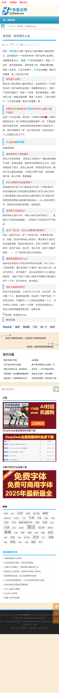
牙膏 (22, 532)
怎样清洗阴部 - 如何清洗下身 (44, 378)
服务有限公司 (25, 522)
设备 (20, 542)
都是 (33, 541)
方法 (6, 522)
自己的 (27, 537)
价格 (6, 513)
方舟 (14, 522)
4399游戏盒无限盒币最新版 (16, 584)
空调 (12, 537)
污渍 (6, 527)
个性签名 (13, 2)
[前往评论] (56, 613)
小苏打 (16, 518)
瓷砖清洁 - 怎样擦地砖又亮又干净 (17, 378)
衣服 (50, 537)
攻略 (52, 518)
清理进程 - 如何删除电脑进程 (16, 373)
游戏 (7, 531)
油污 (14, 527)
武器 (37, 522)
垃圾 (28, 513)
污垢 (52, 522)
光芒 (12, 513)
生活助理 (11, 26)
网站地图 (19, 618)
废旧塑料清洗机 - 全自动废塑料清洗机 (20, 575)
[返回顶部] (56, 620)
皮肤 (5, 537)
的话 (50, 532)
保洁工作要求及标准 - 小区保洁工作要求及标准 (25, 338)
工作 (35, 69)
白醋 (43, 532)
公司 (20, 513)
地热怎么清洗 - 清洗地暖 (42, 373)
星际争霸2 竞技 (10, 360)
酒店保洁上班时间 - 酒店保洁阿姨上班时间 (22, 571)
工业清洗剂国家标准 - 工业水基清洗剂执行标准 (24, 580)
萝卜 (43, 537)
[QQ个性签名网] (29, 10)
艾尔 (36, 537)
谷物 (26, 542)
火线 (16, 533)
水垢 (45, 522)
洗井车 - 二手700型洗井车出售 (45, 369)
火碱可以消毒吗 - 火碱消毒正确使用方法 (21, 566)
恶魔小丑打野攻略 (12, 597)
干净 (31, 517)
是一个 (26, 60)
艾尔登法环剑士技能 (12, 364)
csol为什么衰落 (10, 593)
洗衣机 (21, 528)
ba (9, 45)
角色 (12, 541)
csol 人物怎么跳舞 (12, 588)
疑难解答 (27, 618)
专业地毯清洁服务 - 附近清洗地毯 (18, 562)
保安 (11, 51)
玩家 (30, 532)
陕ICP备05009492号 (38, 618)
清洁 (31, 526)
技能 (46, 518)
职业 (30, 108)
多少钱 (36, 513)
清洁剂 (41, 527)
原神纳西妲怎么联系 (13, 558)
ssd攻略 (35, 360)
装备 (5, 542)
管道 (19, 537)
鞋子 (40, 542)
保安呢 (20, 142)
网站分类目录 (44, 615)
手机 (39, 517)
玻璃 (36, 533)
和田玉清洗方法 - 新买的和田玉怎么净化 (17, 369)
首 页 (4, 2)
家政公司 (7, 518)
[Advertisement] (29, 663)
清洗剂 (50, 528)
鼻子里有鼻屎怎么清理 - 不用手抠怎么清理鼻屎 (45, 364)
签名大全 (23, 2)
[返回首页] (56, 606)
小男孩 (29, 631)
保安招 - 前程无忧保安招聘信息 (40, 346)
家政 (45, 513)
